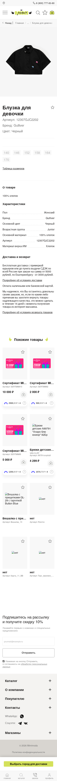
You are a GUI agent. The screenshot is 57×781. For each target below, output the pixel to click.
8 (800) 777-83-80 (45, 3)
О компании (14, 690)
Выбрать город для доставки (28, 764)
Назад (8, 23)
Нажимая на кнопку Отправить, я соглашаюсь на (25, 664)
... (28, 23)
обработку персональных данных (25, 665)
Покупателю (14, 698)
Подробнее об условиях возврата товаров (28, 312)
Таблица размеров (13, 168)
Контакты (12, 707)
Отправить (28, 652)
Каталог (11, 681)
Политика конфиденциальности (28, 752)
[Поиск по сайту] (38, 12)
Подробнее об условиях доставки (22, 280)
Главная (19, 23)
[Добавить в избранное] (52, 107)
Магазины (13, 733)
